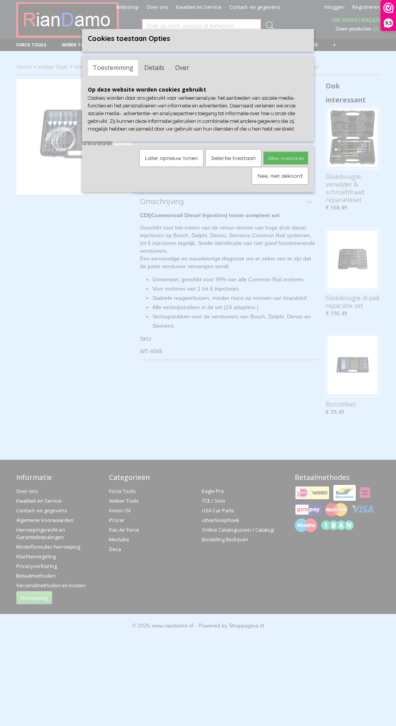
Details (154, 67)
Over (182, 67)
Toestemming (113, 67)
